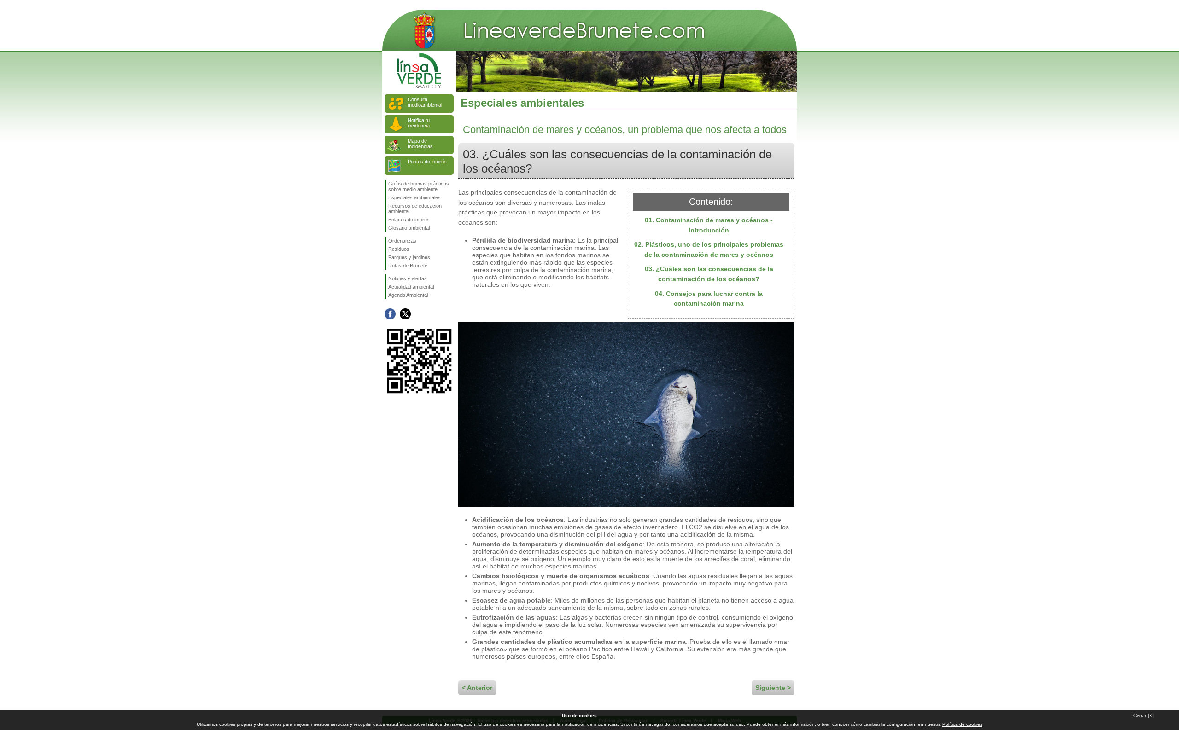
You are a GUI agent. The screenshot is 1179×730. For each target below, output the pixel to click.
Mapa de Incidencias (420, 143)
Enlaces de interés (409, 219)
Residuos (398, 249)
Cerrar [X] (1143, 715)
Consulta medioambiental (425, 102)
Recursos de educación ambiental (415, 208)
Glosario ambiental (409, 228)
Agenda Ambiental (408, 295)
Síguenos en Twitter (405, 313)
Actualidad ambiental (411, 287)
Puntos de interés (427, 161)
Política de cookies (962, 724)
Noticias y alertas (407, 278)
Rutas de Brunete (407, 265)
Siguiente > (773, 687)
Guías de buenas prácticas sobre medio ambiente (418, 186)
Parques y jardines (409, 257)
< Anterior (477, 687)
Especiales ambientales (414, 197)
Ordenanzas (402, 240)
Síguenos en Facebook (390, 313)
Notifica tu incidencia (419, 122)
